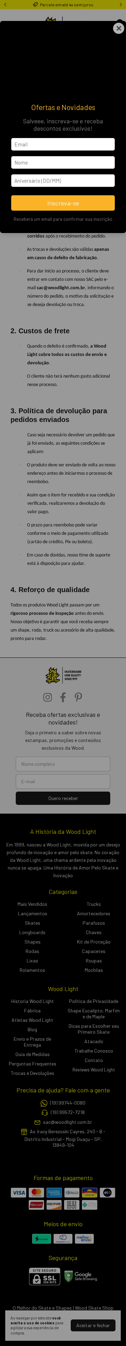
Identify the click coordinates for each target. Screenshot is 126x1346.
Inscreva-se (63, 203)
